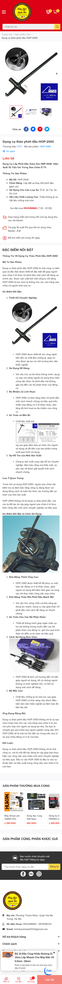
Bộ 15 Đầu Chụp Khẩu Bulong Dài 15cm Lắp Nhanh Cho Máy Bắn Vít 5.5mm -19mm (34, 957)
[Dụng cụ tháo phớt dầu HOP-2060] (31, 73)
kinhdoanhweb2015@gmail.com (31, 929)
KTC (20, 146)
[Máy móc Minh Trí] (26, 12)
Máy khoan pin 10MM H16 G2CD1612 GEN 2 (14, 818)
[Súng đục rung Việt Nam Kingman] (36, 801)
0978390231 (45, 923)
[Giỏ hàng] (55, 12)
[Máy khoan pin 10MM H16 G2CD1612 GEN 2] (14, 801)
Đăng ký (54, 866)
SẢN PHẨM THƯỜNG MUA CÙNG (26, 785)
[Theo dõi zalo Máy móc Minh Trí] (31, 873)
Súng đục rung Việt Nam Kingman (34, 818)
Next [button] (56, 73)
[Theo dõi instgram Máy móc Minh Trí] (39, 873)
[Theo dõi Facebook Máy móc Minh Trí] (23, 873)
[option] (31, 73)
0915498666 (30, 208)
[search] (57, 27)
